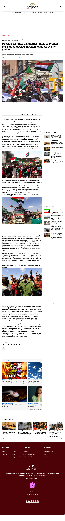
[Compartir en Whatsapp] (40, 114)
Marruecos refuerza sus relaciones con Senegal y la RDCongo (57, 144)
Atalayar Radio (26, 453)
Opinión (3, 456)
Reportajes (4, 454)
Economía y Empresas (6, 449)
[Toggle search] (61, 6)
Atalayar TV (25, 451)
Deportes (13, 454)
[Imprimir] (24, 114)
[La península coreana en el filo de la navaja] (47, 229)
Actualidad (14, 451)
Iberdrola (46, 453)
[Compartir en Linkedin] (38, 114)
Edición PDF (25, 449)
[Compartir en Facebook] (27, 114)
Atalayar (4, 35)
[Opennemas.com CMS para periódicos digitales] (32, 502)
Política (8, 35)
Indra (45, 454)
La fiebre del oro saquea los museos (57, 148)
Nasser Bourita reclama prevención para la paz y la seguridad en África (57, 161)
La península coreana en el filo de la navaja (57, 229)
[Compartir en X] (30, 114)
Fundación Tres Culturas (49, 451)
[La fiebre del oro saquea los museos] (47, 148)
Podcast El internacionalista (29, 454)
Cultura (3, 453)
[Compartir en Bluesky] (32, 114)
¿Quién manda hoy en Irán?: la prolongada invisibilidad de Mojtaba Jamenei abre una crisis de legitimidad (57, 138)
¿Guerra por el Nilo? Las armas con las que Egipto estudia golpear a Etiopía (57, 217)
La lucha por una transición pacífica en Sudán (14, 56)
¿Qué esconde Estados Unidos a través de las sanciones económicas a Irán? (57, 211)
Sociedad (13, 453)
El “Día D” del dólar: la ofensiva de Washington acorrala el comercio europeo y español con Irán (57, 236)
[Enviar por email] (22, 114)
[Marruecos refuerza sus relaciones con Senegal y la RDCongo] (47, 143)
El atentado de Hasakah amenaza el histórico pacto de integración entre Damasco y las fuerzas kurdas (55, 433)
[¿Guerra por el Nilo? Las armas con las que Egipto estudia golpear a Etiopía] (47, 216)
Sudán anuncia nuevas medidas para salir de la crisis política (18, 54)
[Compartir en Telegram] (35, 114)
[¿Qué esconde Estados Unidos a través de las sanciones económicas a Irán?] (47, 211)
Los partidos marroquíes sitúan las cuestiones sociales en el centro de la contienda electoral (57, 155)
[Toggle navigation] (4, 6)
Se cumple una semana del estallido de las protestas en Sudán (18, 57)
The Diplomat (46, 456)
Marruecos (4, 451)
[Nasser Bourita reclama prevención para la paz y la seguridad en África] (47, 160)
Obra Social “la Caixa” (48, 449)
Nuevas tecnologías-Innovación (16, 457)
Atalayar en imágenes (27, 456)
